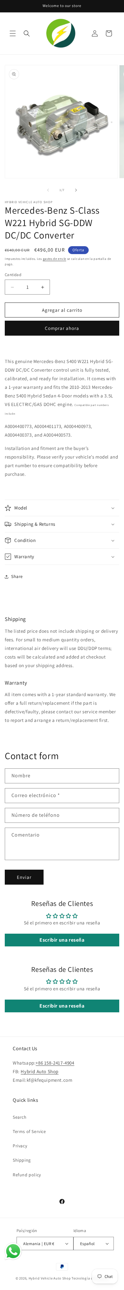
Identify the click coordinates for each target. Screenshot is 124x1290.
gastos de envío (54, 259)
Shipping (22, 1160)
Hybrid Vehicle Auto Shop (50, 1278)
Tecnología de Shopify (90, 1278)
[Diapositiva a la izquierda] (48, 190)
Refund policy (27, 1175)
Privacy (20, 1146)
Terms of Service (29, 1131)
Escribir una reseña (61, 940)
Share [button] (17, 576)
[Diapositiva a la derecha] (76, 190)
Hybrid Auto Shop (40, 1071)
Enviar (24, 877)
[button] (13, 33)
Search (20, 1117)
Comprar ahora (62, 328)
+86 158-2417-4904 (55, 1063)
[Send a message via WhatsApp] (13, 1251)
